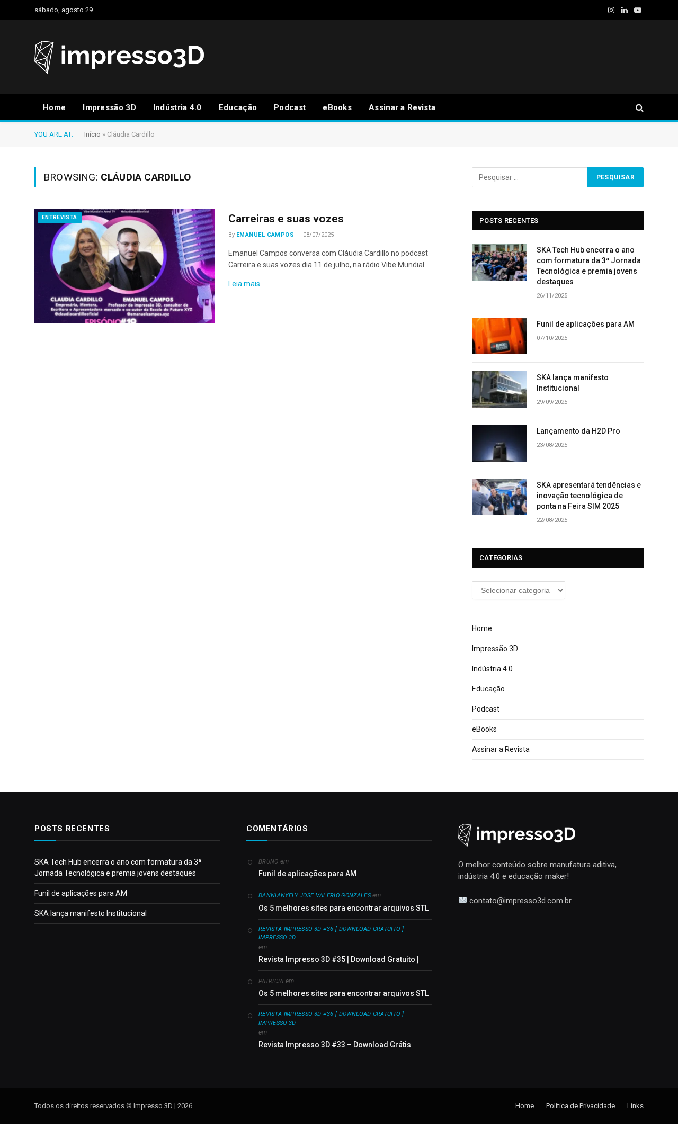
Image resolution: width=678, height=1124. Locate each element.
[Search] (639, 108)
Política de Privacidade (580, 1106)
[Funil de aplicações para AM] (499, 336)
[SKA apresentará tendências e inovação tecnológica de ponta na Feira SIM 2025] (499, 497)
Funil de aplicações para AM (586, 324)
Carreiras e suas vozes (286, 218)
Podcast (290, 107)
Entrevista (59, 217)
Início (92, 134)
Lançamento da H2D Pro (578, 431)
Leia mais (244, 284)
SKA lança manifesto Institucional (573, 382)
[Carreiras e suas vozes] (124, 266)
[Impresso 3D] (119, 57)
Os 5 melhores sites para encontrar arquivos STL (343, 908)
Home (54, 107)
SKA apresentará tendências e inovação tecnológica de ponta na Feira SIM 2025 (589, 495)
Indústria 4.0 (177, 107)
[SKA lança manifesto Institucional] (499, 389)
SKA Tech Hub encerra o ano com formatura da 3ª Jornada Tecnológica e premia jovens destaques (589, 266)
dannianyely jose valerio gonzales (314, 895)
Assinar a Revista (402, 107)
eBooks (337, 107)
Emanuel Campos (265, 234)
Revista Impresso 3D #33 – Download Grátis (334, 1044)
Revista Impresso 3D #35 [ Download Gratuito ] (338, 959)
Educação (238, 107)
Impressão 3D (109, 107)
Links (635, 1106)
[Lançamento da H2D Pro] (499, 443)
